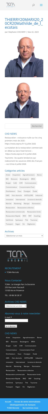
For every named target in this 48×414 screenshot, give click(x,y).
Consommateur (11, 187)
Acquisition (16, 175)
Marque (26, 203)
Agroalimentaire (29, 175)
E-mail (8, 317)
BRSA (33, 179)
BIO (7, 179)
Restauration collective (26, 208)
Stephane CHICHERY (17, 32)
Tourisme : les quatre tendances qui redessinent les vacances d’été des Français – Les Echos (23, 161)
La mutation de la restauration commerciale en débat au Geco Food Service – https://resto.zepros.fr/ (23, 151)
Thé (26, 220)
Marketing (17, 203)
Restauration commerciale (15, 212)
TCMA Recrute (13, 272)
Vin (24, 224)
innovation (9, 199)
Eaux (19, 191)
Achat (8, 175)
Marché (8, 203)
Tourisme (33, 220)
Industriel (39, 195)
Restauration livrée (34, 212)
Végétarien (31, 224)
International (20, 199)
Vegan (17, 224)
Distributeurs (10, 191)
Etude (35, 191)
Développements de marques (22, 405)
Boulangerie (24, 179)
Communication (30, 183)
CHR (20, 183)
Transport (9, 224)
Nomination (36, 203)
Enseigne (27, 191)
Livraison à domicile (35, 199)
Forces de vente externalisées (27, 401)
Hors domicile (17, 195)
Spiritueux (19, 220)
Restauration (10, 208)
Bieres (39, 175)
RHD (24, 216)
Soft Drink (9, 220)
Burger (8, 183)
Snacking (37, 216)
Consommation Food (27, 187)
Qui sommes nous (30, 408)
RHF (30, 216)
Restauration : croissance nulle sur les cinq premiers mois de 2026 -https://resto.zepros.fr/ (23, 140)
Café (15, 183)
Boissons (14, 179)
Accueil (8, 401)
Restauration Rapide (13, 216)
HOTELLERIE (28, 195)
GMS (7, 195)
